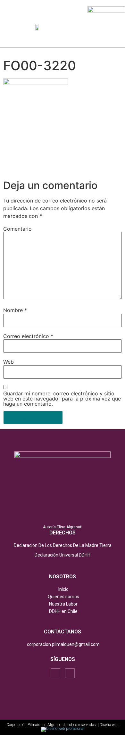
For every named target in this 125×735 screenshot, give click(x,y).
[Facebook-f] (55, 673)
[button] (81, 27)
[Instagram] (70, 673)
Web (8, 361)
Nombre (15, 310)
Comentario (17, 228)
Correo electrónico (28, 336)
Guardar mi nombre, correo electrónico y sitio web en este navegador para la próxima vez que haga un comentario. (62, 398)
